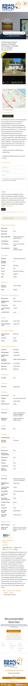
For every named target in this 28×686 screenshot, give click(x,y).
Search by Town (13, 635)
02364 (11, 592)
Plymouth (18, 590)
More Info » (5, 545)
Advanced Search (14, 35)
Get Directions (8, 116)
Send (3, 209)
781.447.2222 (10, 549)
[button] (24, 33)
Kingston (6, 592)
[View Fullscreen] (4, 96)
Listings (9, 590)
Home (4, 590)
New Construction (13, 638)
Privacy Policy (8, 206)
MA (13, 590)
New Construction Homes (13, 645)
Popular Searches (13, 631)
